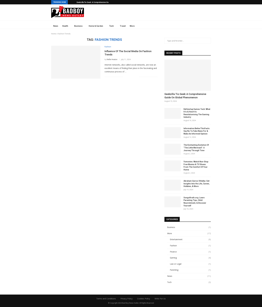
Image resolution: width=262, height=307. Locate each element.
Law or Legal (190, 264)
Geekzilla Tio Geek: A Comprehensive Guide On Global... (98, 2)
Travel (123, 26)
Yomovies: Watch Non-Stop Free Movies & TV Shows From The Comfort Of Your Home (196, 166)
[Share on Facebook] (128, 76)
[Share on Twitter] (131, 76)
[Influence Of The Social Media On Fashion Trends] (75, 62)
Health (65, 26)
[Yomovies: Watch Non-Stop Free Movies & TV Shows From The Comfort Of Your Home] (172, 165)
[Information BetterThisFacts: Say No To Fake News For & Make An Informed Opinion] (172, 132)
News (55, 26)
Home (53, 33)
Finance (190, 251)
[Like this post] (125, 76)
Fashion (190, 245)
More (132, 26)
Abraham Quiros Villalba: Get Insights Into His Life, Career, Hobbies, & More (197, 183)
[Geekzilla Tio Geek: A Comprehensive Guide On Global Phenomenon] (187, 75)
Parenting (190, 270)
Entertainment (190, 239)
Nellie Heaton (112, 59)
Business (78, 26)
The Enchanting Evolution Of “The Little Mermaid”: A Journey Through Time (196, 147)
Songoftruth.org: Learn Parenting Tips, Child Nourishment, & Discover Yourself (195, 202)
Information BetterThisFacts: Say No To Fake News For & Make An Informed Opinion (197, 131)
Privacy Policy (126, 298)
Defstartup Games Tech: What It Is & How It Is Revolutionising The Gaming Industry (197, 113)
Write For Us (160, 298)
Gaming (190, 257)
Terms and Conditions (106, 298)
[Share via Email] (137, 76)
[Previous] (70, 2)
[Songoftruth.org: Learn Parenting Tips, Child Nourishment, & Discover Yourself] (172, 201)
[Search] (209, 26)
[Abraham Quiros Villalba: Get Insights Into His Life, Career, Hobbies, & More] (172, 185)
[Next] (73, 2)
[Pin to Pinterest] (134, 76)
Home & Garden (96, 26)
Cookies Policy (143, 298)
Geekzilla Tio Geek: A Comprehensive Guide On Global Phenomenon (185, 96)
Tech (111, 26)
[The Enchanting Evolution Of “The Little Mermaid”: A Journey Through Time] (172, 149)
